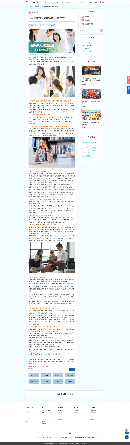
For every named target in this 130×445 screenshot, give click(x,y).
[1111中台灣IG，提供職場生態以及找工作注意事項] (103, 2)
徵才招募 (85, 142)
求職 (98, 145)
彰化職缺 (28, 413)
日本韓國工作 (45, 423)
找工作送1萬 (65, 2)
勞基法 (84, 145)
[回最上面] (127, 437)
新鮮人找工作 (33, 25)
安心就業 (85, 153)
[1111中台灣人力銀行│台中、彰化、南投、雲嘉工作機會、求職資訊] (34, 2)
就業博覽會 (93, 142)
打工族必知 (85, 43)
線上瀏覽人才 (77, 413)
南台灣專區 (92, 417)
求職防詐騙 (60, 419)
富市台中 (93, 153)
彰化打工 (28, 421)
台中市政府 (85, 147)
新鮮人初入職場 (33, 57)
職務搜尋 (56, 2)
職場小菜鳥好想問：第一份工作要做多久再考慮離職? (45, 354)
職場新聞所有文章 (39, 6)
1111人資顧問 (86, 155)
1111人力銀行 (93, 419)
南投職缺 (28, 415)
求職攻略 (88, 20)
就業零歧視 (60, 417)
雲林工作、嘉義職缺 (31, 417)
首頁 (27, 6)
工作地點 (46, 2)
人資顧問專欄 (86, 51)
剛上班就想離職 (95, 43)
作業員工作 (45, 421)
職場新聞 (35, 12)
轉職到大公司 (93, 2)
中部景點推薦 (93, 413)
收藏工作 (128, 90)
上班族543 (42, 25)
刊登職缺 (76, 410)
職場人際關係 (51, 25)
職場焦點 (32, 6)
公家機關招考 (89, 24)
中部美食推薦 (93, 410)
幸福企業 (93, 150)
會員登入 (128, 80)
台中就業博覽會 (86, 48)
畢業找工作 (84, 2)
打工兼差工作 (45, 415)
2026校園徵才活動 (87, 45)
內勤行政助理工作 (46, 419)
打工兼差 (75, 2)
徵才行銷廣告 (77, 415)
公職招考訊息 (61, 415)
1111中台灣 (46, 54)
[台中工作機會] (65, 433)
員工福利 (85, 150)
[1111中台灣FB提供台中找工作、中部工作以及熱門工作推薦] (100, 2)
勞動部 (93, 147)
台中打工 (28, 419)
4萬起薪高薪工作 (46, 410)
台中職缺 (28, 410)
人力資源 (92, 145)
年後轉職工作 (45, 417)
